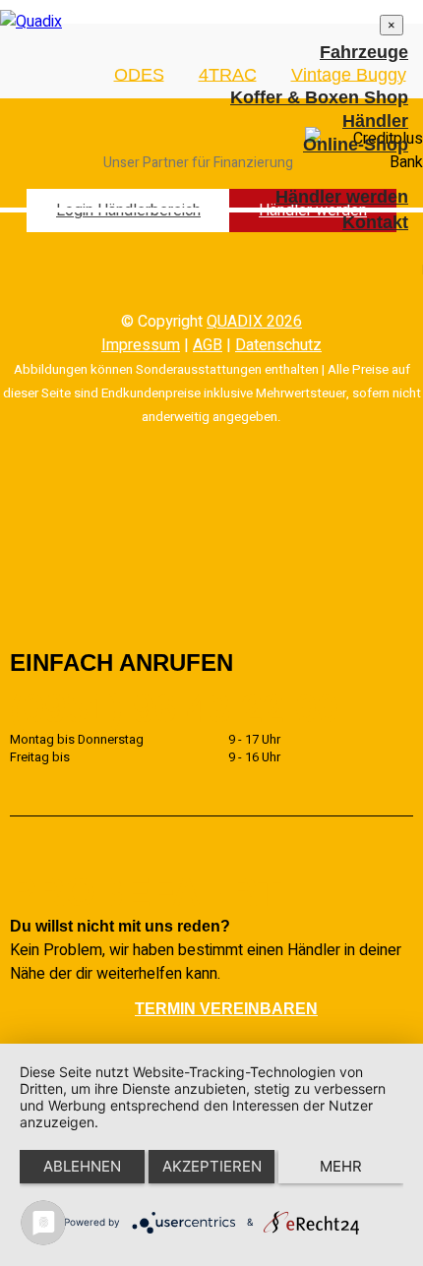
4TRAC (228, 74)
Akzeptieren (212, 1166)
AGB (207, 345)
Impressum (140, 345)
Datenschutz (278, 345)
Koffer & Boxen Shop (319, 97)
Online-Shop (355, 144)
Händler (375, 121)
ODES (139, 74)
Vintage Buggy (348, 74)
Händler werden (341, 197)
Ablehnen (82, 1166)
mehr (341, 1166)
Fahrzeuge (364, 52)
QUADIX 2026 (254, 321)
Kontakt (375, 222)
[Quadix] (31, 21)
